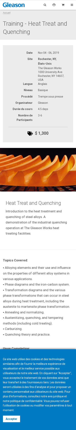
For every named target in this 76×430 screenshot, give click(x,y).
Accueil (7, 12)
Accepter (11, 418)
